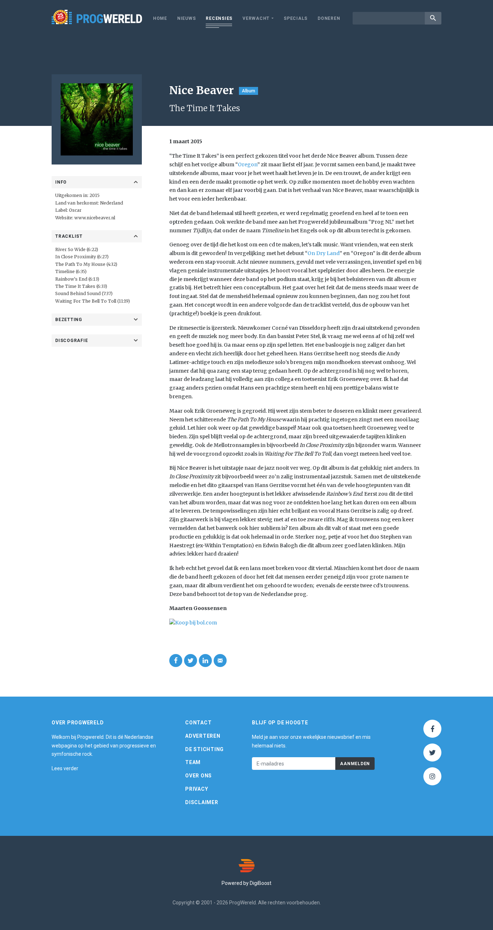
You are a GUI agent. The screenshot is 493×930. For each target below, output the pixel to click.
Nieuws (186, 18)
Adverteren (203, 736)
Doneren (329, 18)
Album (248, 90)
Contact (198, 722)
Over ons (198, 775)
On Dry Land (323, 253)
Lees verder (65, 768)
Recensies (219, 18)
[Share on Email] (220, 660)
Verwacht (256, 18)
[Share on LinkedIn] (205, 660)
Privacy (196, 789)
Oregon (247, 164)
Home (160, 18)
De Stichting (204, 749)
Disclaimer (201, 802)
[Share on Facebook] (175, 660)
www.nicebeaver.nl (94, 217)
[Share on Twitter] (190, 660)
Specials (295, 18)
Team (193, 762)
